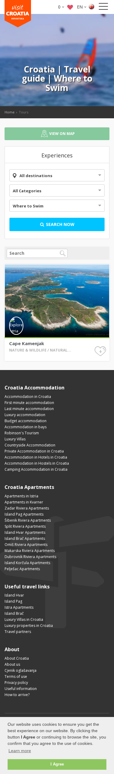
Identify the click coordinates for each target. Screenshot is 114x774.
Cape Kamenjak (26, 343)
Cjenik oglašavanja (20, 670)
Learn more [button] (20, 750)
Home (10, 112)
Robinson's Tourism (22, 433)
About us (12, 664)
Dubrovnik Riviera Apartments (30, 556)
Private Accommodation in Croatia (34, 451)
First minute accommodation (29, 402)
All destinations (35, 175)
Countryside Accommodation (30, 445)
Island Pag (13, 601)
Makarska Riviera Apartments (30, 550)
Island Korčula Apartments (27, 562)
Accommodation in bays (26, 426)
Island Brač (14, 613)
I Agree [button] (57, 764)
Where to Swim (28, 206)
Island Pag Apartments (24, 514)
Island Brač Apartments (25, 538)
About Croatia (17, 658)
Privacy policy (16, 682)
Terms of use (16, 676)
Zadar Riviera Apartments (27, 508)
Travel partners (18, 631)
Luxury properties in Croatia (29, 625)
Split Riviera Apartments (25, 526)
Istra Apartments (19, 607)
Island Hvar (14, 595)
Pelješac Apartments (22, 568)
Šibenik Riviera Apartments (28, 520)
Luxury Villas (15, 439)
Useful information (21, 688)
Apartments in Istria (21, 496)
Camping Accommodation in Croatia (36, 469)
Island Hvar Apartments (25, 532)
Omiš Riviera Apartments (26, 544)
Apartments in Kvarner (24, 502)
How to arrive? (17, 694)
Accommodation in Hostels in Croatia (37, 463)
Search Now (59, 224)
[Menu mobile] (103, 7)
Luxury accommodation (25, 414)
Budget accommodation (26, 420)
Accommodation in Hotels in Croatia (36, 457)
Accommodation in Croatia (28, 396)
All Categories (27, 191)
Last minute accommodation (29, 408)
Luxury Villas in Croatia (24, 619)
